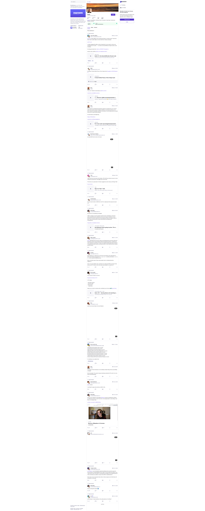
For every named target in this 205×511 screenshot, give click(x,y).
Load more (102, 504)
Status (78, 505)
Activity (88, 27)
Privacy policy (72, 506)
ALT (112, 167)
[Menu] (117, 15)
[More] (117, 63)
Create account (127, 19)
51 (92, 18)
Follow (113, 14)
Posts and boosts (90, 30)
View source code (76, 509)
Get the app (78, 508)
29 (87, 18)
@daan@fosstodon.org (90, 15)
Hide (111, 139)
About (76, 505)
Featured (95, 27)
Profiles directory (82, 505)
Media (92, 27)
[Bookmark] (109, 63)
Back (90, 1)
